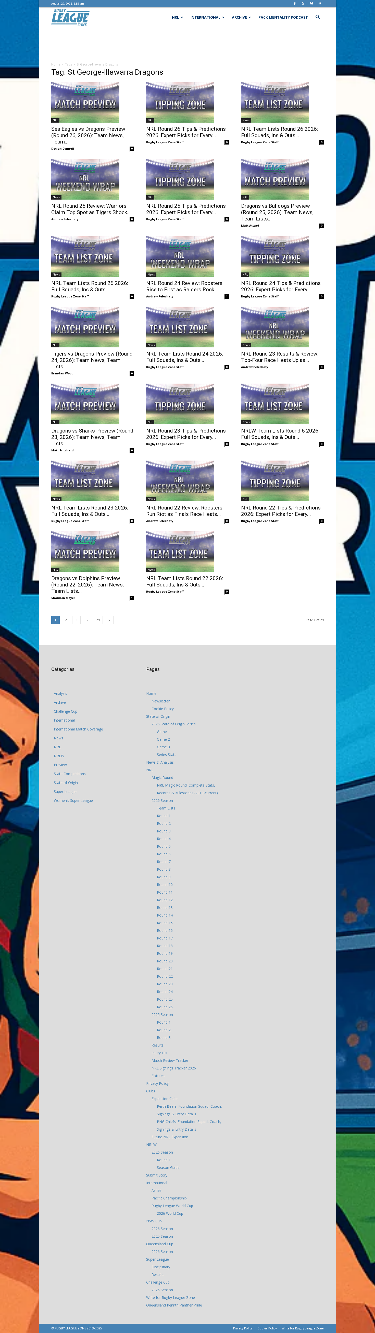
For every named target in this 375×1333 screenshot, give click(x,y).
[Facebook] (294, 3)
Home (55, 64)
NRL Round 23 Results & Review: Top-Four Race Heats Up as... (279, 357)
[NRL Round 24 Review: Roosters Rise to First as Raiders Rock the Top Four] (187, 256)
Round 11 (165, 892)
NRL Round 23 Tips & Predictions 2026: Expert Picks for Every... (186, 434)
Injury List (160, 1052)
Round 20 (165, 961)
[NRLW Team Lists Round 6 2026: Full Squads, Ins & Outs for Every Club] (282, 404)
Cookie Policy (163, 708)
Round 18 (165, 945)
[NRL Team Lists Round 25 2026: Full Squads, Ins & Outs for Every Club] (92, 256)
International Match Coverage (78, 729)
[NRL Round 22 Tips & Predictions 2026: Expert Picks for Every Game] (282, 481)
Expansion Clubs (165, 1098)
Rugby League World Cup (172, 1205)
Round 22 (165, 976)
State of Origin (66, 782)
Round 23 (165, 984)
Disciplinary (161, 1266)
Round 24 (165, 991)
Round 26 (165, 1006)
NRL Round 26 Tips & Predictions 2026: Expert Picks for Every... (186, 132)
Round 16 (165, 930)
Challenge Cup (65, 711)
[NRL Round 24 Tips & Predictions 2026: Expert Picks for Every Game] (282, 256)
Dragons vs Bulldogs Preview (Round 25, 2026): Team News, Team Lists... (277, 212)
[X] (303, 3)
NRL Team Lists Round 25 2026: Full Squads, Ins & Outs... (89, 286)
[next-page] (109, 620)
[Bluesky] (311, 3)
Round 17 (165, 938)
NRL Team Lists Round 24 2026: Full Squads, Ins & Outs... (184, 357)
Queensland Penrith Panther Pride (174, 1305)
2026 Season (162, 800)
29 (98, 620)
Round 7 (164, 861)
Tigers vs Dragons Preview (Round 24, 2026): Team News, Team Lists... (92, 360)
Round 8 (164, 869)
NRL (175, 17)
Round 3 (164, 831)
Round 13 (165, 907)
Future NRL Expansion (170, 1136)
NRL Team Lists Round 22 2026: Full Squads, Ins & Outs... (184, 581)
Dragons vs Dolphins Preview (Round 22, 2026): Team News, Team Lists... (87, 584)
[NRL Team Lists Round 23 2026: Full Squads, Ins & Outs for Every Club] (92, 481)
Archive (239, 17)
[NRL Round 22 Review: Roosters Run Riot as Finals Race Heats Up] (187, 481)
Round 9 (164, 876)
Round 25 (165, 999)
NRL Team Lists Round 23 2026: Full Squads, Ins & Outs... (89, 511)
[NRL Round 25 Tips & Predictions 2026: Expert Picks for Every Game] (187, 179)
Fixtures (158, 1075)
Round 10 (165, 884)
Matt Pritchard (62, 450)
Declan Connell (62, 148)
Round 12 (165, 899)
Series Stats (166, 754)
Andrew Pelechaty (64, 219)
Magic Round (162, 777)
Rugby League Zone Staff (165, 142)
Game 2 (163, 739)
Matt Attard (250, 225)
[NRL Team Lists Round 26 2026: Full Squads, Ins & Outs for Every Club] (282, 102)
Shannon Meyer (63, 598)
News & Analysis (160, 762)
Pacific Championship (169, 1198)
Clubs (150, 1091)
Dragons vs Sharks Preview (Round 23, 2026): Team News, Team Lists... (92, 437)
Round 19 (165, 953)
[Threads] (320, 3)
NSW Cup (154, 1221)
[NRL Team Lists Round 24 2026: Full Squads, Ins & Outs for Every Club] (187, 327)
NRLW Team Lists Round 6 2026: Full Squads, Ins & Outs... (280, 434)
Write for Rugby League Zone (170, 1297)
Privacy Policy (157, 1083)
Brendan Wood (62, 373)
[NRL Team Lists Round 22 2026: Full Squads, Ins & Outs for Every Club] (187, 551)
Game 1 (163, 731)
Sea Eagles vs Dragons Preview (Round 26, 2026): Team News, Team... (88, 135)
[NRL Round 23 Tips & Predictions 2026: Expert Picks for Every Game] (187, 404)
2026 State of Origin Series (174, 724)
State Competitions (70, 773)
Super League (65, 791)
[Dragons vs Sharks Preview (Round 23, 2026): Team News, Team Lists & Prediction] (92, 404)
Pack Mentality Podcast (283, 17)
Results (158, 1045)
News (246, 120)
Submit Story (156, 1175)
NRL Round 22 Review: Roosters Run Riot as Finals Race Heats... (184, 511)
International (205, 17)
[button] (317, 17)
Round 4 (164, 838)
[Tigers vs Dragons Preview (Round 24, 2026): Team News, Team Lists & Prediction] (92, 327)
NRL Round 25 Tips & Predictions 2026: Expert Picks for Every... (186, 209)
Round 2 (164, 823)
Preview (60, 764)
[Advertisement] (187, 45)
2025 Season (162, 1014)
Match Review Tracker (170, 1060)
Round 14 (165, 915)
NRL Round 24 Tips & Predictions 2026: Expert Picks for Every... (281, 286)
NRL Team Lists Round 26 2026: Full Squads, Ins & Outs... (279, 132)
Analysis (60, 693)
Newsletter (161, 701)
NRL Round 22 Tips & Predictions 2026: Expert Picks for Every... (281, 511)
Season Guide (168, 1167)
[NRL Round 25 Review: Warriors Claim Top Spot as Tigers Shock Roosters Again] (92, 179)
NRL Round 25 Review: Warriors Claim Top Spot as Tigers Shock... (91, 209)
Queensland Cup (159, 1243)
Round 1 (164, 815)
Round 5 (164, 846)
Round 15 (165, 922)
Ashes (156, 1190)
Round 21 (165, 968)
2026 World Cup (170, 1213)
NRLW (59, 755)
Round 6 (164, 854)
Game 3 (163, 746)
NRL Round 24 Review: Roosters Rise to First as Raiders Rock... (184, 286)
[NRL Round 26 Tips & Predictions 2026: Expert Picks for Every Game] (187, 102)
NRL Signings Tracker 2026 (174, 1068)
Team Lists (166, 808)
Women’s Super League (73, 800)
